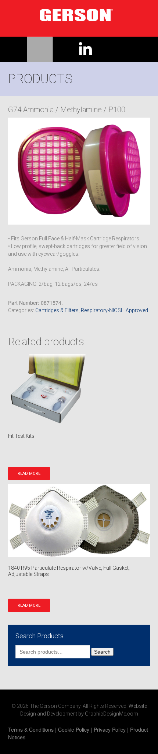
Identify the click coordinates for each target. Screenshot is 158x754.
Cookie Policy (73, 729)
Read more (29, 473)
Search (102, 652)
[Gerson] (78, 13)
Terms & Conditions (31, 729)
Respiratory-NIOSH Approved (114, 310)
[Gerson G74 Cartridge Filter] (79, 171)
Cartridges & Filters (57, 310)
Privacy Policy (110, 729)
